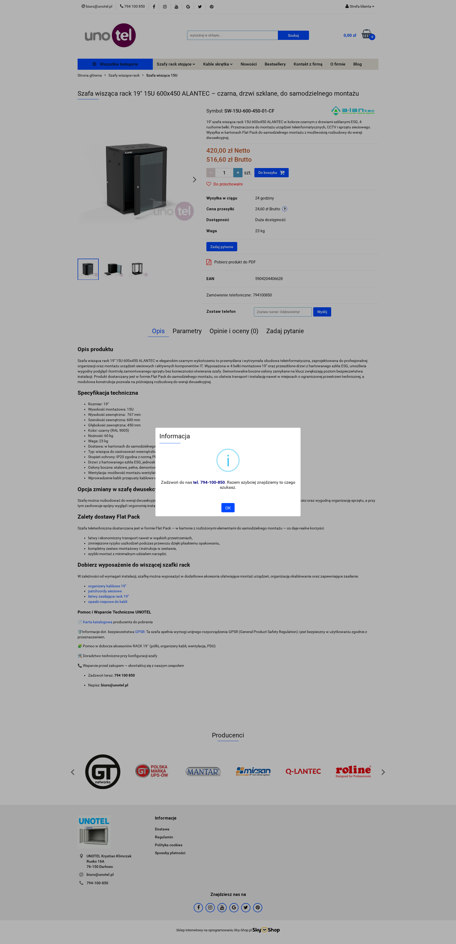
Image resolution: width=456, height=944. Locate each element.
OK (228, 507)
